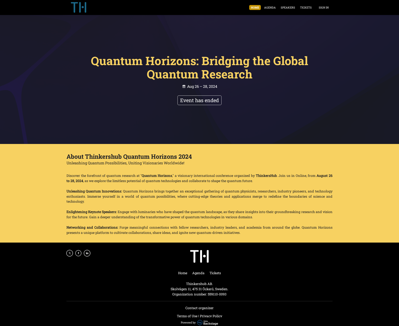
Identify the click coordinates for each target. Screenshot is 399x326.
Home (255, 7)
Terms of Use (187, 316)
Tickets (306, 7)
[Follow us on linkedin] (87, 253)
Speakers (288, 7)
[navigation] (281, 7)
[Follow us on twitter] (69, 253)
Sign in (324, 7)
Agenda (270, 7)
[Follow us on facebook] (78, 253)
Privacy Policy (211, 316)
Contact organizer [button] (199, 308)
